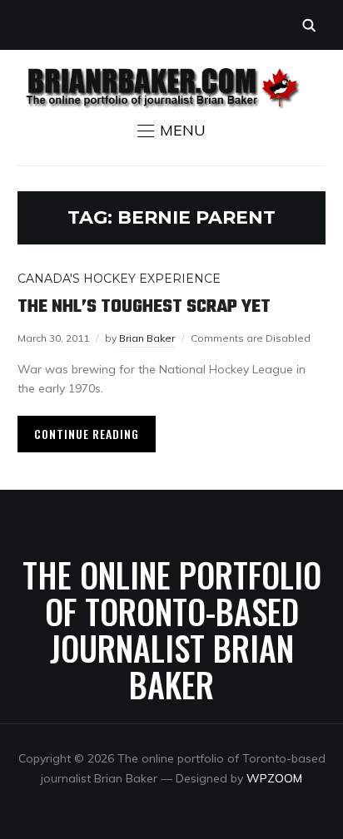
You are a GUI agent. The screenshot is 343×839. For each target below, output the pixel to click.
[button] (171, 130)
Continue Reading (86, 433)
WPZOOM (274, 778)
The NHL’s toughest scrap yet (144, 307)
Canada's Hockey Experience (119, 278)
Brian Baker (147, 338)
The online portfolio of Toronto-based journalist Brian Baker (171, 629)
